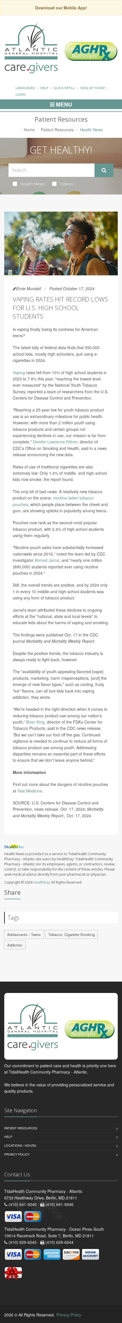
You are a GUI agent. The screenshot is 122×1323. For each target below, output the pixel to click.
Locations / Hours (20, 1145)
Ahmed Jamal (47, 560)
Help (44, 87)
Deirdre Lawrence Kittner (55, 442)
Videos (66, 184)
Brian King (35, 722)
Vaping (19, 372)
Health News (32, 184)
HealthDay (41, 882)
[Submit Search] (103, 170)
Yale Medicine (29, 791)
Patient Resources (57, 129)
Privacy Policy (17, 1154)
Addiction (14, 945)
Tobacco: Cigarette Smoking (71, 934)
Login (21, 94)
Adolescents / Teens (24, 934)
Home (29, 129)
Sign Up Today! (92, 87)
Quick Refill (64, 87)
